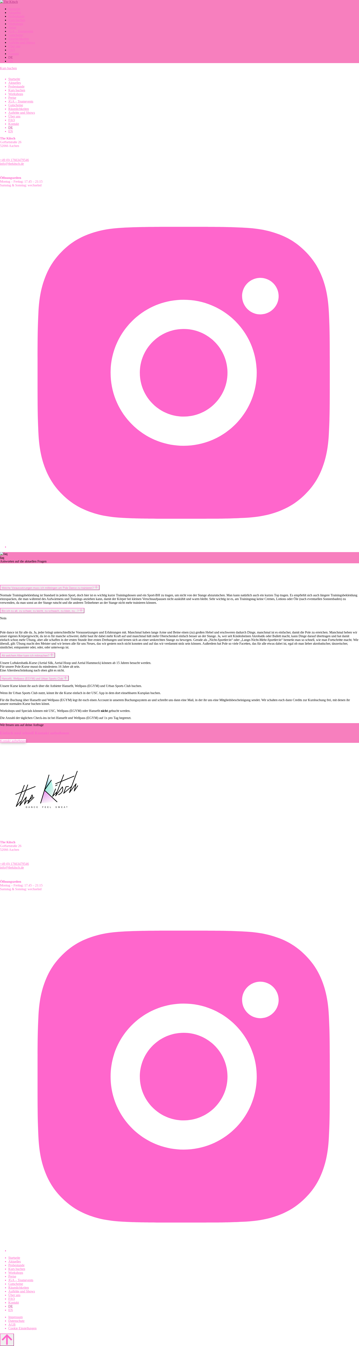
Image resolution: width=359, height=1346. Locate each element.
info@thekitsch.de (12, 163)
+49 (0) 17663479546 (14, 160)
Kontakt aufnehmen (13, 741)
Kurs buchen (8, 68)
